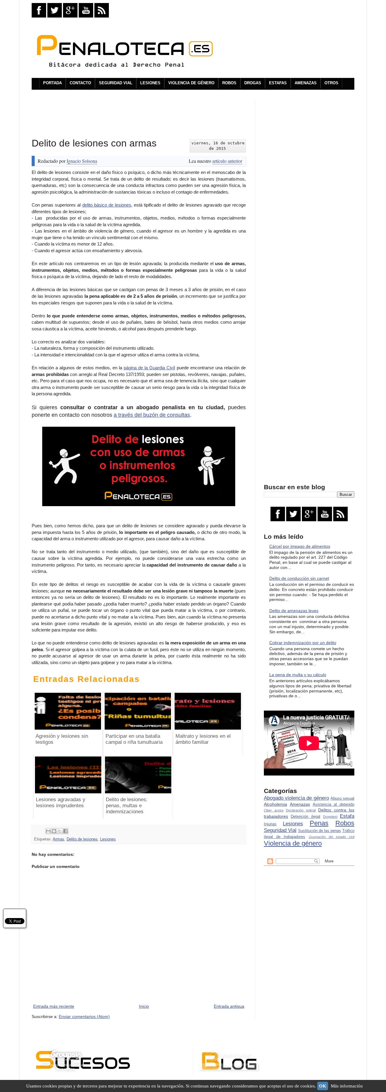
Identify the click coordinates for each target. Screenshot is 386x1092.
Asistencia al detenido (333, 804)
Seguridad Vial (280, 830)
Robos (344, 823)
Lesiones (108, 839)
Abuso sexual (342, 798)
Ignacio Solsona (82, 161)
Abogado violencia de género (296, 798)
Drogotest (330, 816)
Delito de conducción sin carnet (299, 578)
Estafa (347, 816)
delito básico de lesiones (106, 204)
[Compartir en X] (60, 831)
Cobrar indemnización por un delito (302, 642)
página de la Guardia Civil (149, 367)
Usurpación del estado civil (332, 837)
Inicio (144, 1006)
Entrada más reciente (53, 1006)
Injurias (270, 824)
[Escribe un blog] (54, 831)
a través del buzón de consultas (152, 415)
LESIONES (150, 83)
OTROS (331, 83)
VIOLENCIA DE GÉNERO (191, 83)
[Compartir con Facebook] (65, 831)
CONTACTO (80, 83)
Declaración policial (301, 810)
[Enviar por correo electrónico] (48, 831)
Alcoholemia (275, 804)
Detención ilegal (305, 816)
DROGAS (252, 83)
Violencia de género (293, 843)
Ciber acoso (273, 810)
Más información (347, 1086)
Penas (319, 823)
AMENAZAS (306, 83)
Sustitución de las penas (319, 831)
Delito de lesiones (82, 839)
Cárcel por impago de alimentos (299, 546)
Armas (58, 839)
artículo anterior (227, 161)
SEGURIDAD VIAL (115, 83)
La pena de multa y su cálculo (297, 674)
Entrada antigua (229, 1006)
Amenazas (300, 804)
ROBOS (229, 83)
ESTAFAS (278, 83)
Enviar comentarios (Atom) (84, 1016)
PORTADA (52, 83)
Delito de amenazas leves (293, 610)
